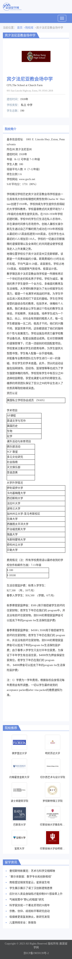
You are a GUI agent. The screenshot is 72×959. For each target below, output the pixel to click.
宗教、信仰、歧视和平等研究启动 (29, 911)
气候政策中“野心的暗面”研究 (26, 899)
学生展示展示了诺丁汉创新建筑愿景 (30, 888)
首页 (19, 27)
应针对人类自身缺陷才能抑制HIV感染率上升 (36, 893)
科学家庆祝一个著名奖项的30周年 (29, 905)
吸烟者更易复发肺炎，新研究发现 (29, 916)
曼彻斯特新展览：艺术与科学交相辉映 (32, 870)
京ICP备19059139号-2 (36, 953)
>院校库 (28, 27)
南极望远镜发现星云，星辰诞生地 (29, 882)
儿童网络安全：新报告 (22, 922)
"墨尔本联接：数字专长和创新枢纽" (30, 876)
